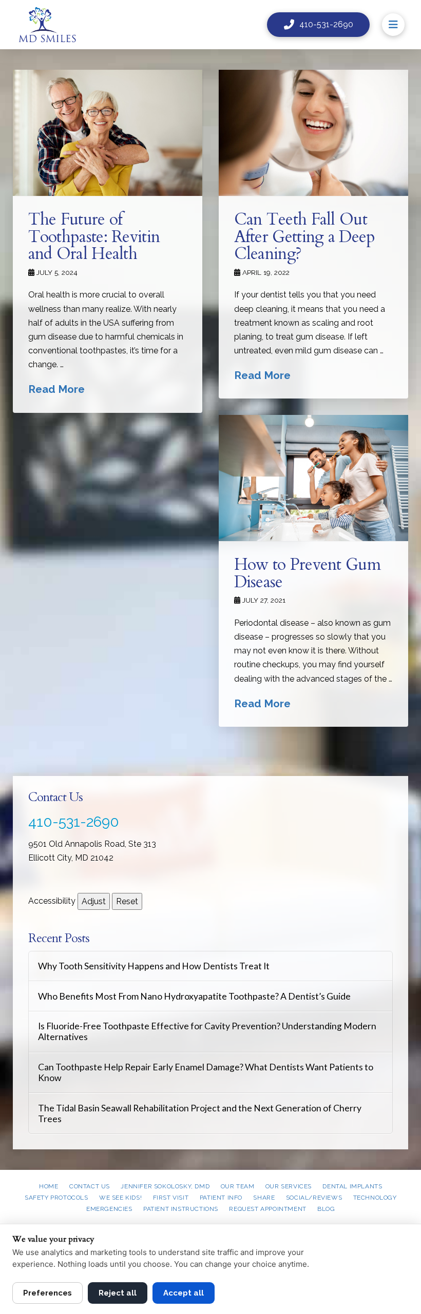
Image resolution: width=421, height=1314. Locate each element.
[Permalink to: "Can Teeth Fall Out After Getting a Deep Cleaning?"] (313, 133)
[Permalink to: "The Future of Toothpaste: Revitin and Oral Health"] (107, 133)
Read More (56, 389)
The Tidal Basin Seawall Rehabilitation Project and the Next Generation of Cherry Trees (199, 1113)
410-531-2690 (73, 821)
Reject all (118, 1293)
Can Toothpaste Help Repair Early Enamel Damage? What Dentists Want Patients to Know (205, 1072)
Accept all (183, 1293)
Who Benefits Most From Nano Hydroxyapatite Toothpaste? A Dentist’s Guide (194, 996)
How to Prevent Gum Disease (307, 573)
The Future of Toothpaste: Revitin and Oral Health (94, 236)
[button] (393, 24)
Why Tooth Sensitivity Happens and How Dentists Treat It (154, 966)
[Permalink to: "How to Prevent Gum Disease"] (313, 478)
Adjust (94, 901)
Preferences (47, 1293)
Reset (127, 901)
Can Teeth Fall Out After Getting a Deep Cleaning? (304, 236)
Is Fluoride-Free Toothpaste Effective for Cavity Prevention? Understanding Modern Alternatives (207, 1031)
